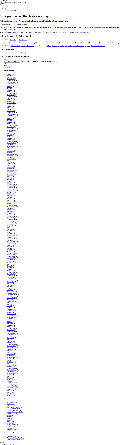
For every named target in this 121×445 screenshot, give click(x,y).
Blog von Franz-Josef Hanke (15, 436)
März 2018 (10, 183)
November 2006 (11, 370)
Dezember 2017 (11, 187)
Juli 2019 (9, 160)
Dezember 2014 (11, 239)
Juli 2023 (9, 106)
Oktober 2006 (11, 371)
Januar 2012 (10, 293)
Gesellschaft (10, 413)
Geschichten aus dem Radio (15, 412)
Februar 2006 (11, 382)
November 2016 (11, 207)
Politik (9, 423)
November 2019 (11, 155)
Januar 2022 (10, 127)
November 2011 (11, 296)
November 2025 (11, 82)
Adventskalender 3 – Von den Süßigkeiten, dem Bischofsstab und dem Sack (34, 21)
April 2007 (10, 362)
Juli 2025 (9, 87)
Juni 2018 (10, 178)
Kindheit (52, 32)
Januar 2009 (10, 342)
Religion (9, 426)
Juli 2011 (9, 302)
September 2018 (11, 173)
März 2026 (10, 77)
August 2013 (10, 262)
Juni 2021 (10, 133)
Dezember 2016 (11, 205)
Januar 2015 (10, 237)
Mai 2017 (9, 197)
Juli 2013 (9, 264)
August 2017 (10, 192)
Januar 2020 (10, 152)
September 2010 (11, 318)
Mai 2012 (9, 286)
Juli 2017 (9, 194)
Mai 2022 (9, 120)
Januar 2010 (10, 330)
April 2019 (10, 163)
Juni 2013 (10, 266)
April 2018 (10, 181)
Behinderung (10, 404)
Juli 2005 (9, 390)
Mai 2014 (9, 248)
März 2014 (10, 251)
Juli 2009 (9, 339)
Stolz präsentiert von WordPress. (9, 444)
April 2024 (10, 99)
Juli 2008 (9, 350)
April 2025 (10, 90)
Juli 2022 (9, 119)
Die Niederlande (15, 46)
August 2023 (10, 104)
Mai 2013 (9, 267)
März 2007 (10, 363)
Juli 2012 (9, 283)
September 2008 (11, 347)
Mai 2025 (9, 88)
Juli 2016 (9, 210)
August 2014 (10, 243)
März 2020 (10, 149)
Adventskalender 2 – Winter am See (16, 36)
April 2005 (10, 395)
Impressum (7, 12)
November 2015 (11, 221)
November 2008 (11, 346)
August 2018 (10, 175)
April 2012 (10, 288)
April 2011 (10, 307)
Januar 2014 (10, 254)
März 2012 (10, 290)
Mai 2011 (9, 306)
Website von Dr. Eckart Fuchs (15, 439)
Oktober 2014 (11, 240)
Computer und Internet (13, 407)
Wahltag (9, 428)
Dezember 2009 (11, 331)
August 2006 (10, 374)
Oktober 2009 (11, 334)
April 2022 (10, 122)
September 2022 (11, 115)
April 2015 (10, 232)
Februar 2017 (11, 202)
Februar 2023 (11, 111)
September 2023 (11, 103)
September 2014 (11, 242)
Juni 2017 (10, 195)
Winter (88, 46)
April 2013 (10, 269)
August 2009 (10, 338)
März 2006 (10, 381)
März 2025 (10, 91)
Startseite (6, 7)
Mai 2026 (9, 75)
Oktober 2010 (11, 317)
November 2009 (11, 333)
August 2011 (10, 301)
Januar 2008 (10, 355)
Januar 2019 (10, 168)
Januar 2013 (10, 274)
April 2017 (10, 199)
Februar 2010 (11, 328)
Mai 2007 (9, 360)
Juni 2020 (10, 147)
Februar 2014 (11, 253)
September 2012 (11, 280)
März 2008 (10, 352)
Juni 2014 (10, 246)
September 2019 (11, 159)
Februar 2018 (11, 184)
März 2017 (10, 200)
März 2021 (10, 138)
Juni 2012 (10, 285)
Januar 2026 (10, 79)
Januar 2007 (10, 366)
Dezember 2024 (11, 96)
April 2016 (10, 213)
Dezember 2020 (11, 141)
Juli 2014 (9, 245)
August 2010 (10, 320)
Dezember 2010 (11, 314)
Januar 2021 (10, 139)
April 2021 (10, 136)
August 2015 (10, 226)
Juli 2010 (9, 322)
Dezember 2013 (11, 256)
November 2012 (11, 277)
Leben (13, 32)
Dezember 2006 (11, 368)
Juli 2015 (9, 227)
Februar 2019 (11, 167)
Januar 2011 (10, 312)
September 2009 (11, 336)
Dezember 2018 (11, 170)
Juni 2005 (10, 392)
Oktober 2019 (11, 157)
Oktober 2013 (11, 259)
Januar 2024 (10, 101)
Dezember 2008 (11, 344)
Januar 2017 (10, 203)
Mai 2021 (9, 135)
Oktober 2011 (11, 298)
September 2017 (11, 191)
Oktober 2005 (11, 386)
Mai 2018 (9, 179)
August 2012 (10, 282)
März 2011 (10, 309)
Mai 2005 (9, 394)
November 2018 (11, 171)
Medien (9, 416)
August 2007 (10, 358)
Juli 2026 (9, 74)
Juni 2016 (10, 211)
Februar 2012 (11, 291)
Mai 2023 (9, 109)
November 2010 (11, 315)
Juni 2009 (10, 341)
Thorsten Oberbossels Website (15, 438)
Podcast (9, 421)
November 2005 (11, 384)
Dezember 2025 (11, 80)
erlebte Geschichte (12, 410)
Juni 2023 (10, 107)
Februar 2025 (11, 93)
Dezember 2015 (11, 219)
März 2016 (10, 215)
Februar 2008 (11, 354)
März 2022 (10, 123)
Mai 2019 (9, 162)
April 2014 (10, 250)
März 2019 (10, 165)
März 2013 (10, 270)
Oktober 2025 (11, 83)
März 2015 (10, 234)
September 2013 (11, 261)
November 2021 (11, 128)
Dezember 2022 (11, 112)
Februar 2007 (11, 365)
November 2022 (11, 114)
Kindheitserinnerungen (62, 32)
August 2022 (10, 117)
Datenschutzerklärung (10, 10)
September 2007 (11, 357)
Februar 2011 (11, 310)
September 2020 (11, 146)
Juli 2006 (9, 376)
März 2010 (10, 326)
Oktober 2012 (11, 278)
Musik (9, 420)
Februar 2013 (11, 272)
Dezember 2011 (11, 294)
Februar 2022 (11, 125)
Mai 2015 (9, 231)
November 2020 (11, 143)
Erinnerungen (45, 32)
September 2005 (11, 387)
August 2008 (10, 349)
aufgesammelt (11, 402)
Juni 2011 (9, 304)
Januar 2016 (10, 218)
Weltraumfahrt (11, 429)
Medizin (9, 418)
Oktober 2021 (11, 130)
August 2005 (10, 389)
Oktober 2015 (11, 223)
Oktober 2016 (11, 208)
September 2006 (11, 373)
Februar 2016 (11, 216)
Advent (39, 32)
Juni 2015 (10, 229)
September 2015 (11, 224)
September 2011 (11, 299)
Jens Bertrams (23, 24)
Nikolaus (71, 32)
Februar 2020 (11, 151)
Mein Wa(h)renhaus (5, 1)
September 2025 (11, 85)
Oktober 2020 (11, 144)
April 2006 (10, 379)
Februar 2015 (11, 235)
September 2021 (11, 131)
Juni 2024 (10, 98)
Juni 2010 (10, 323)
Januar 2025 (10, 95)
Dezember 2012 (11, 275)
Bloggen (9, 405)
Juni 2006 (10, 378)
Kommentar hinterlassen (82, 32)
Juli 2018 (9, 176)
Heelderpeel (63, 46)
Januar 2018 (10, 186)
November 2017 (11, 189)
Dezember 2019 (11, 154)
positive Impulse (20, 32)
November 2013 (11, 258)
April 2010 (10, 325)
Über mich (6, 8)
